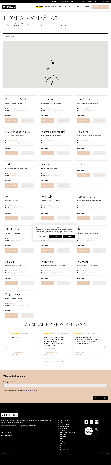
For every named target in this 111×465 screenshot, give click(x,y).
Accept (69, 236)
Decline (55, 236)
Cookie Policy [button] (68, 231)
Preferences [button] (63, 232)
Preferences (42, 236)
